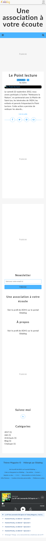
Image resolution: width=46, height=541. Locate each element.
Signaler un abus (9, 475)
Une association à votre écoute (23, 18)
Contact (37, 472)
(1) (8, 432)
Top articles (29, 472)
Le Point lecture (23, 75)
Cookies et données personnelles (21, 478)
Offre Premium (5, 478)
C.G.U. (18, 475)
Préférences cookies (39, 478)
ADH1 (24, 310)
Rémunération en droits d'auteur (31, 475)
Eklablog (39, 463)
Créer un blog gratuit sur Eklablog (14, 472)
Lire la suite (23, 114)
